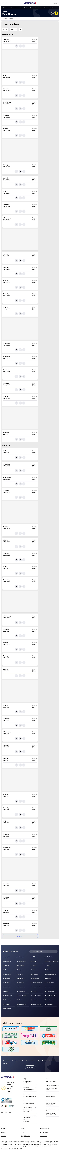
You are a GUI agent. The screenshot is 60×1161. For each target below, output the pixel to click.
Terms (22, 1132)
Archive (11, 18)
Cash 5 (16, 7)
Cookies (3, 1136)
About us (3, 1128)
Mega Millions (29, 7)
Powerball (22, 7)
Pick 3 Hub (4, 18)
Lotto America (39, 7)
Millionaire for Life (48, 7)
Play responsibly (44, 1128)
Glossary (3, 1132)
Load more (20, 936)
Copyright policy (25, 1136)
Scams (23, 1128)
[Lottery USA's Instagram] (6, 1112)
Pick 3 (10, 7)
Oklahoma (4, 7)
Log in (55, 3)
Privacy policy (44, 1132)
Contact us (30, 1067)
